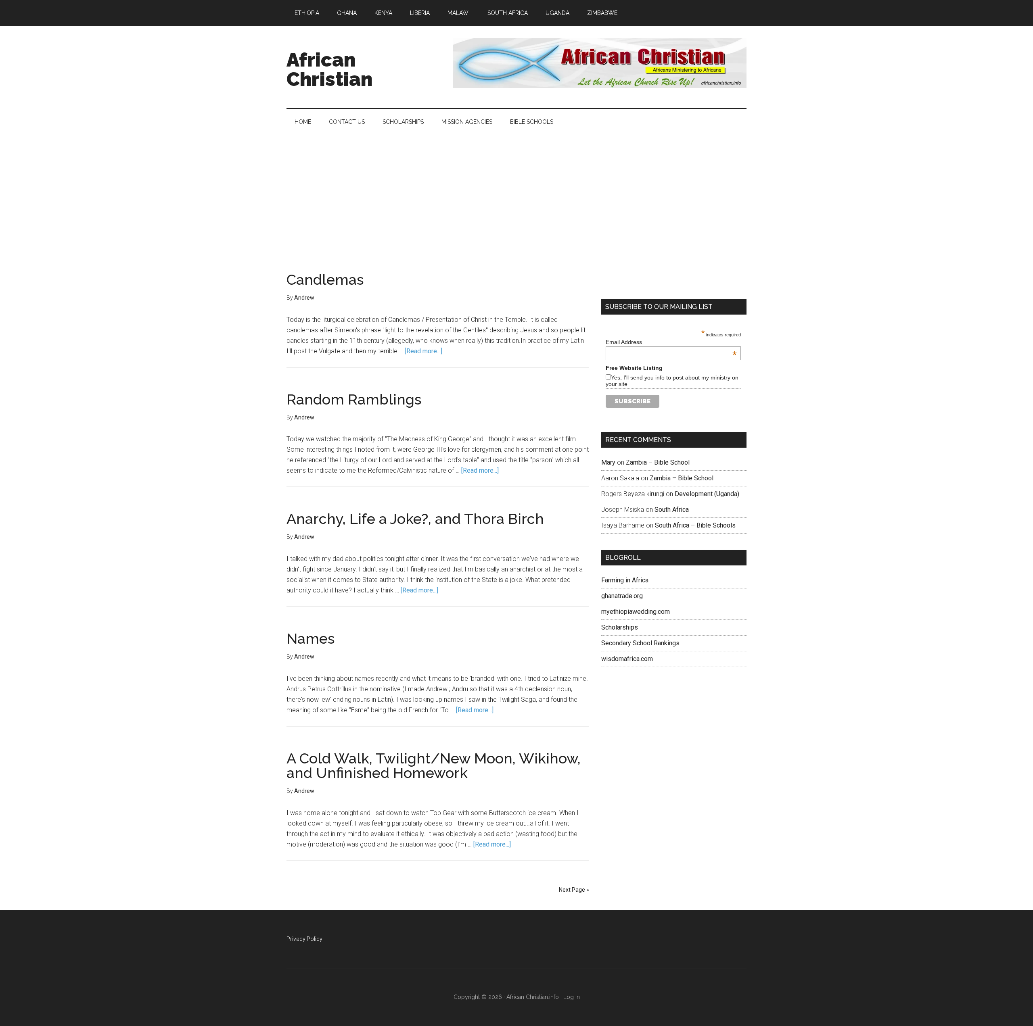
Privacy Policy (304, 939)
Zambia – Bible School (658, 462)
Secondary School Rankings (640, 643)
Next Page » (574, 889)
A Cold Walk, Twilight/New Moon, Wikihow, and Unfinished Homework (433, 765)
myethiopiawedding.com (635, 611)
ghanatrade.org (622, 596)
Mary (608, 462)
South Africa (672, 509)
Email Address (671, 342)
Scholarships (619, 627)
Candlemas (325, 279)
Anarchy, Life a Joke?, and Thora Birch (415, 518)
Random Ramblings (353, 399)
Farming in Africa (624, 580)
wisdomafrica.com (627, 659)
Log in (571, 997)
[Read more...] (423, 351)
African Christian (329, 69)
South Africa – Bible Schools (695, 525)
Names (310, 638)
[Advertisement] (516, 195)
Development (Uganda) (707, 494)
